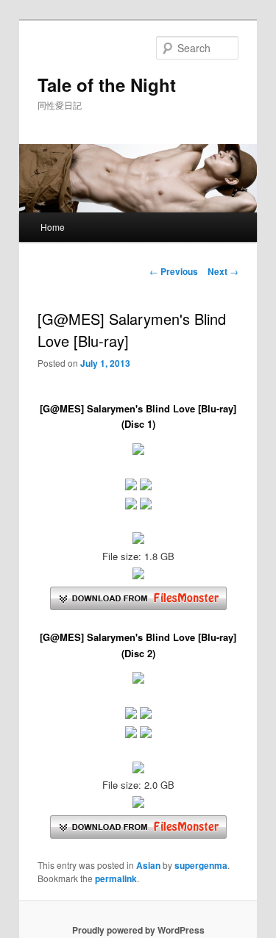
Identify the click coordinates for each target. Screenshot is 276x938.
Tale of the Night (107, 84)
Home (52, 227)
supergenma (200, 865)
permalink (116, 878)
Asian (148, 865)
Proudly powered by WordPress (138, 930)
